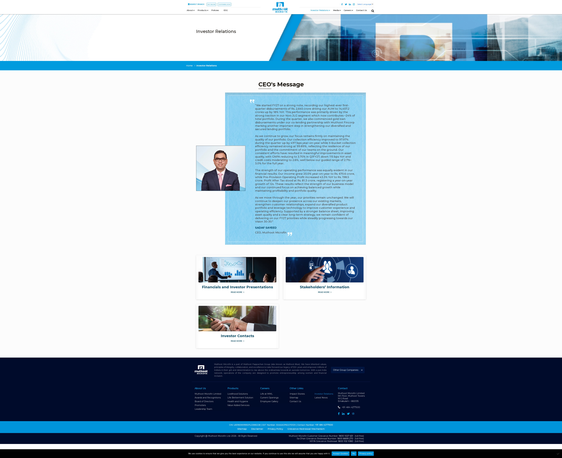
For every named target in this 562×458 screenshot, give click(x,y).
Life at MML (266, 394)
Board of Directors (204, 401)
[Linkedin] (343, 413)
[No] (558, 453)
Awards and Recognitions (208, 397)
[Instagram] (353, 4)
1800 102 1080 (345, 441)
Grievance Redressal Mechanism (306, 428)
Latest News (321, 397)
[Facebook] (341, 4)
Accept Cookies (340, 453)
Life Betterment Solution (240, 397)
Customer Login (224, 4)
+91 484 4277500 (351, 407)
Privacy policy (365, 453)
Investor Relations (324, 394)
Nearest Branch (197, 4)
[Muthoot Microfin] (280, 7)
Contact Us (295, 401)
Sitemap (294, 397)
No (353, 453)
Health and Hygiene (237, 401)
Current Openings (269, 397)
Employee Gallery (269, 401)
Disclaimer (257, 428)
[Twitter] (345, 4)
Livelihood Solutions (237, 394)
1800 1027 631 (346, 436)
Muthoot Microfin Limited (208, 394)
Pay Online (211, 4)
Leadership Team (203, 409)
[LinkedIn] (349, 4)
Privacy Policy (275, 428)
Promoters (200, 405)
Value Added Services (238, 405)
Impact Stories (297, 394)
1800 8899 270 (345, 438)
